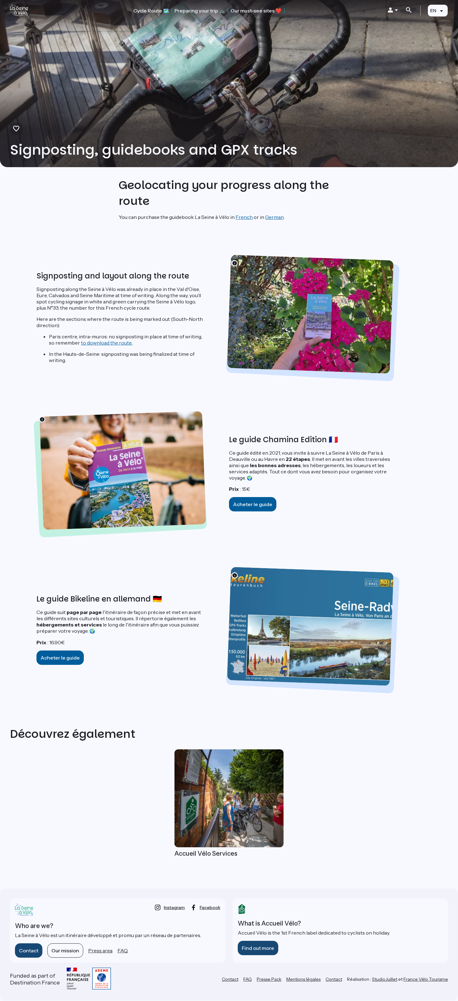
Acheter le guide (252, 504)
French (244, 217)
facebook (210, 907)
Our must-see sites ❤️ (256, 10)
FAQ (122, 950)
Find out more (258, 948)
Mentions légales (303, 979)
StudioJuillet (384, 979)
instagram (174, 907)
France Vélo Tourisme (425, 979)
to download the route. (106, 343)
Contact (28, 950)
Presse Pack (269, 979)
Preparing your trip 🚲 (199, 10)
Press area (100, 950)
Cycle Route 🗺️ (151, 10)
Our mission (65, 950)
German (274, 217)
